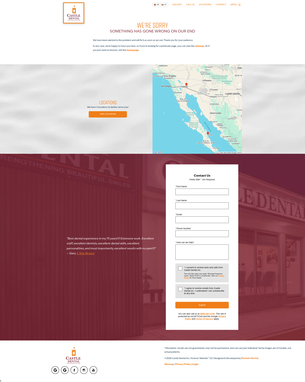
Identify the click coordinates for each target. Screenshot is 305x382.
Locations (205, 5)
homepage (133, 50)
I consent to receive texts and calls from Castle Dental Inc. (204, 272)
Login (195, 364)
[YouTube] (93, 370)
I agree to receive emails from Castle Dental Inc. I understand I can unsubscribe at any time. (204, 291)
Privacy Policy (183, 364)
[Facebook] (74, 370)
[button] (156, 5)
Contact (221, 5)
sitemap (199, 46)
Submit (202, 305)
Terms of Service (204, 319)
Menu (234, 5)
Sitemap (169, 364)
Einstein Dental (249, 358)
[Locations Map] (197, 109)
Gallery (177, 5)
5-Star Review (85, 253)
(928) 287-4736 (207, 314)
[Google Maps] (55, 370)
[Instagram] (84, 370)
